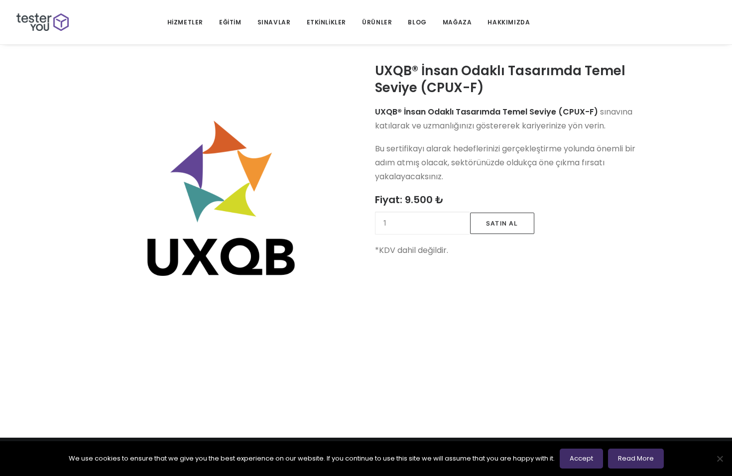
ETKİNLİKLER (327, 22)
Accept (581, 458)
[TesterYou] (42, 22)
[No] (720, 459)
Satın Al (502, 223)
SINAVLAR (274, 22)
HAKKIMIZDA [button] (509, 22)
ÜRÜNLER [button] (377, 22)
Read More (636, 458)
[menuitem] (185, 22)
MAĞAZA (457, 22)
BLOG (417, 22)
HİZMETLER (185, 22)
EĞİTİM (230, 22)
